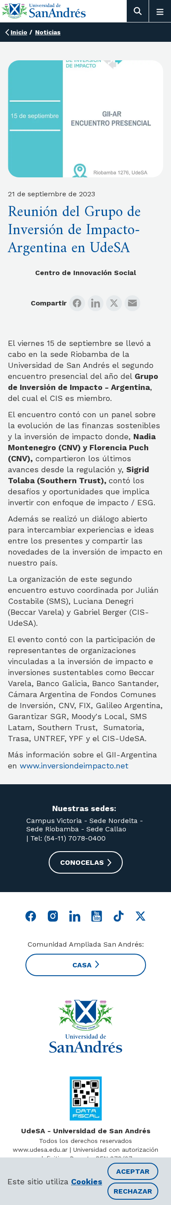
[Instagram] (52, 916)
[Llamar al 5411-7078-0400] (86, 1098)
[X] (114, 303)
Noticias (48, 32)
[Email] (132, 303)
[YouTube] (96, 916)
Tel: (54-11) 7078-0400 (67, 838)
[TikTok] (118, 916)
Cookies (86, 1181)
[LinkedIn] (95, 303)
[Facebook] (77, 303)
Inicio (19, 32)
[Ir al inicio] (44, 11)
